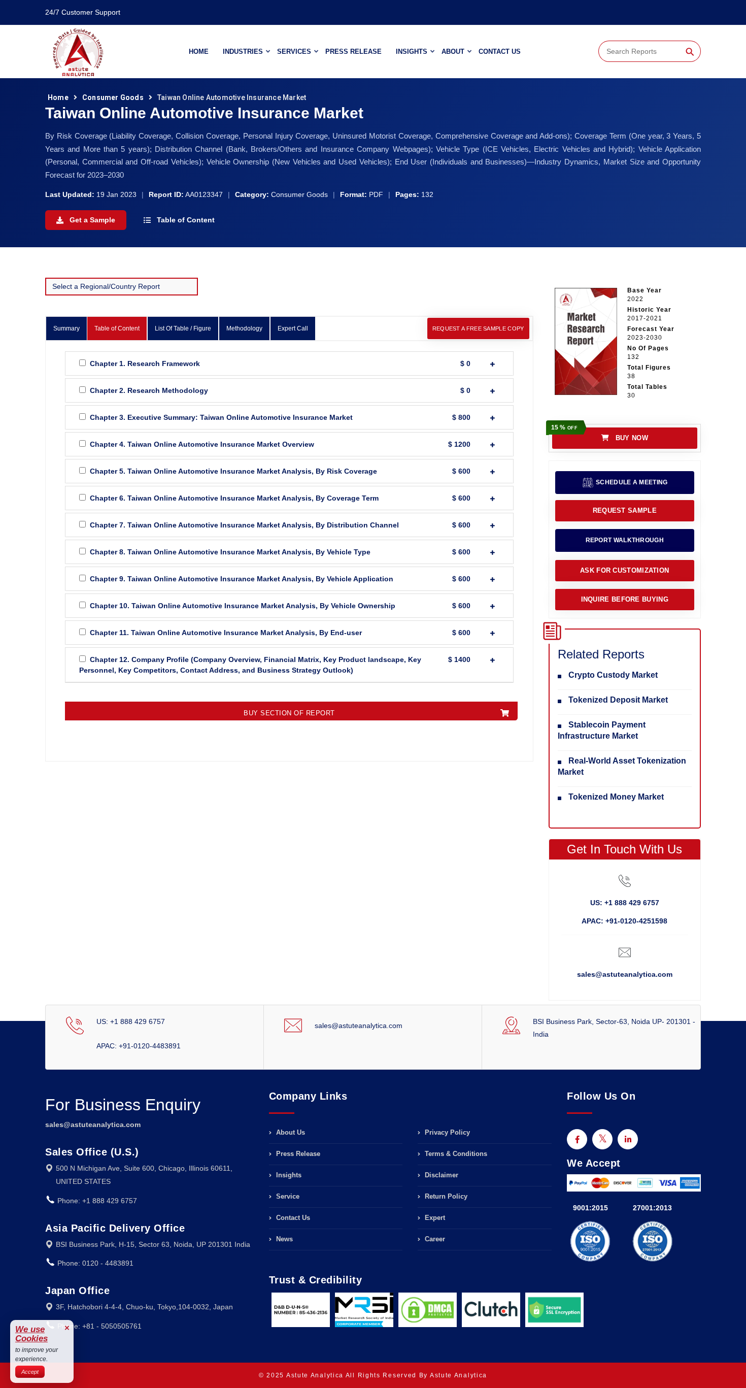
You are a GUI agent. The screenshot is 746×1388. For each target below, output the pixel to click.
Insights (411, 51)
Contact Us (500, 51)
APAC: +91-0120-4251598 (624, 921)
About (453, 51)
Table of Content (185, 220)
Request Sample (625, 510)
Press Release (353, 51)
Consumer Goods (113, 97)
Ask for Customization (624, 570)
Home (199, 51)
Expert (434, 1217)
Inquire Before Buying (624, 599)
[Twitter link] (602, 1139)
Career (434, 1239)
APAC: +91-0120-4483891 (138, 1046)
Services (294, 51)
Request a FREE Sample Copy (478, 328)
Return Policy (445, 1196)
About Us (289, 1132)
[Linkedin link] (628, 1139)
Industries (243, 51)
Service (286, 1196)
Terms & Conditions (455, 1154)
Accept (30, 1372)
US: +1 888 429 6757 (624, 903)
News (283, 1239)
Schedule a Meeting (631, 482)
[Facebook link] (577, 1139)
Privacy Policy (446, 1132)
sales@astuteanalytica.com (624, 974)
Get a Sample (91, 220)
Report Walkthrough (625, 540)
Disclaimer (440, 1175)
